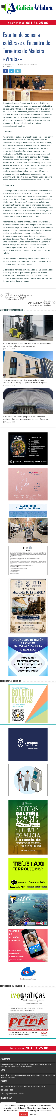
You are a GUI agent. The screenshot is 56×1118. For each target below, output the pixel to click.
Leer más (33, 1115)
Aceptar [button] (24, 1115)
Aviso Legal (5, 1094)
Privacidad (13, 1094)
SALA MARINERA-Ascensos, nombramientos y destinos (39, 303)
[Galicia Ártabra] (28, 8)
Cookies (21, 1094)
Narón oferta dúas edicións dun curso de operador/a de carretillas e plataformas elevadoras (27, 345)
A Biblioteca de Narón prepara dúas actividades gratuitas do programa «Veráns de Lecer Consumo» (26, 418)
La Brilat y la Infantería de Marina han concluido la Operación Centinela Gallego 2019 (18, 296)
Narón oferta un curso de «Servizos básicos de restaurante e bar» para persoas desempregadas (25, 381)
